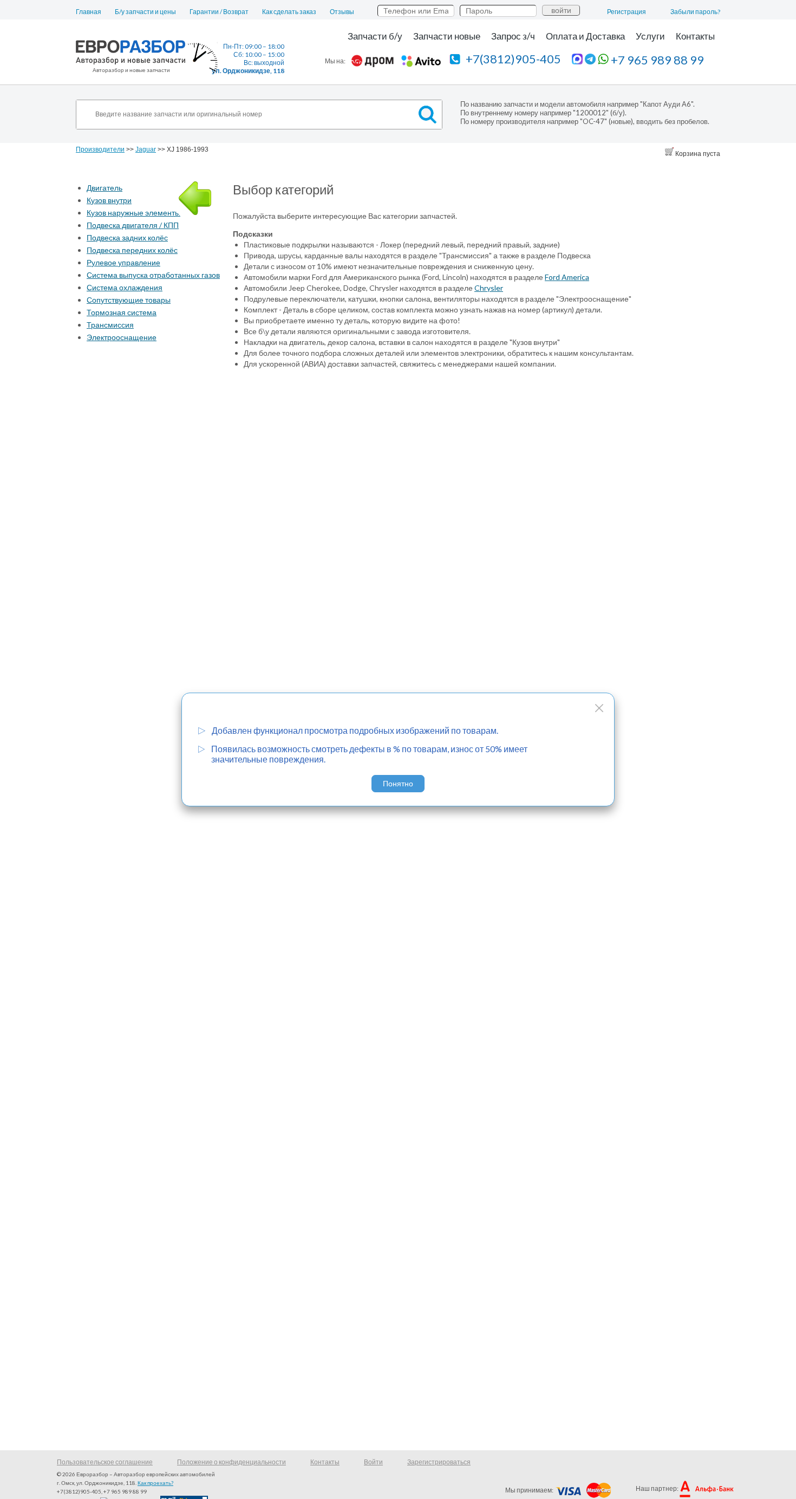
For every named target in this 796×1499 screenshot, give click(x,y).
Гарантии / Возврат (219, 12)
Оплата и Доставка (585, 36)
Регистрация (626, 12)
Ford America (567, 277)
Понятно (398, 783)
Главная (88, 12)
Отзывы (342, 12)
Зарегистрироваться (439, 1462)
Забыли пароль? (695, 12)
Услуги (650, 36)
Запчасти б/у (375, 36)
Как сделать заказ (289, 12)
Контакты (695, 36)
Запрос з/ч (513, 36)
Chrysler (488, 287)
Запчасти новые (446, 36)
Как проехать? (155, 1483)
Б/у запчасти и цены (145, 12)
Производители (100, 149)
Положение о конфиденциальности (231, 1462)
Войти (373, 1462)
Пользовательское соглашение (105, 1462)
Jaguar (145, 149)
